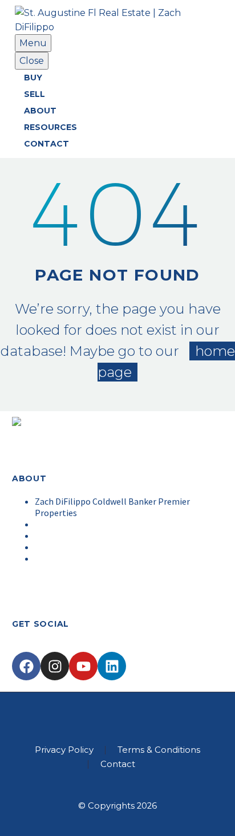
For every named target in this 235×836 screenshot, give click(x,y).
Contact (46, 144)
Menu (33, 43)
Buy (33, 77)
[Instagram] (54, 666)
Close (31, 60)
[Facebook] (26, 666)
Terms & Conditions (159, 750)
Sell (34, 94)
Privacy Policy (64, 750)
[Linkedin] (112, 666)
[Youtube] (83, 666)
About (40, 110)
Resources (50, 127)
